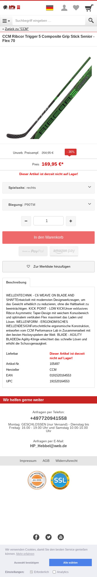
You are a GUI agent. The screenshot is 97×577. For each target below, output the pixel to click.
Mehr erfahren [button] (25, 554)
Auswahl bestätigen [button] (26, 562)
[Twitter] (48, 537)
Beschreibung (16, 282)
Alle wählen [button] (70, 562)
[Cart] (89, 8)
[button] (48, 266)
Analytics (63, 572)
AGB (46, 461)
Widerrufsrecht (66, 461)
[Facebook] (36, 537)
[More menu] (64, 8)
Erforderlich (41, 572)
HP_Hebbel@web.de (48, 446)
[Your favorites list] (76, 8)
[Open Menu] (6, 20)
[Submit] (91, 20)
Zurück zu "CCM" (17, 29)
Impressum (28, 461)
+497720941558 (48, 418)
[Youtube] (61, 537)
